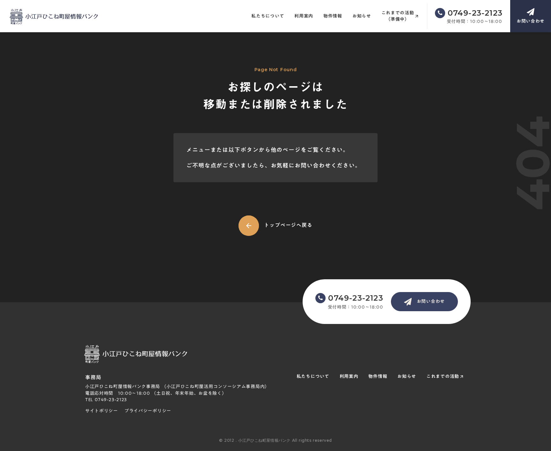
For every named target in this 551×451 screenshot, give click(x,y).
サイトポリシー (101, 411)
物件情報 (332, 16)
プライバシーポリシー (147, 411)
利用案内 (303, 16)
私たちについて (267, 16)
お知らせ (361, 16)
